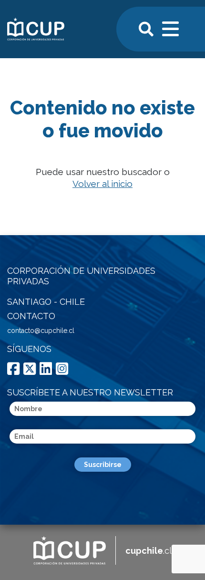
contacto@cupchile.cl (40, 330)
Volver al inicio (102, 183)
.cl (148, 551)
